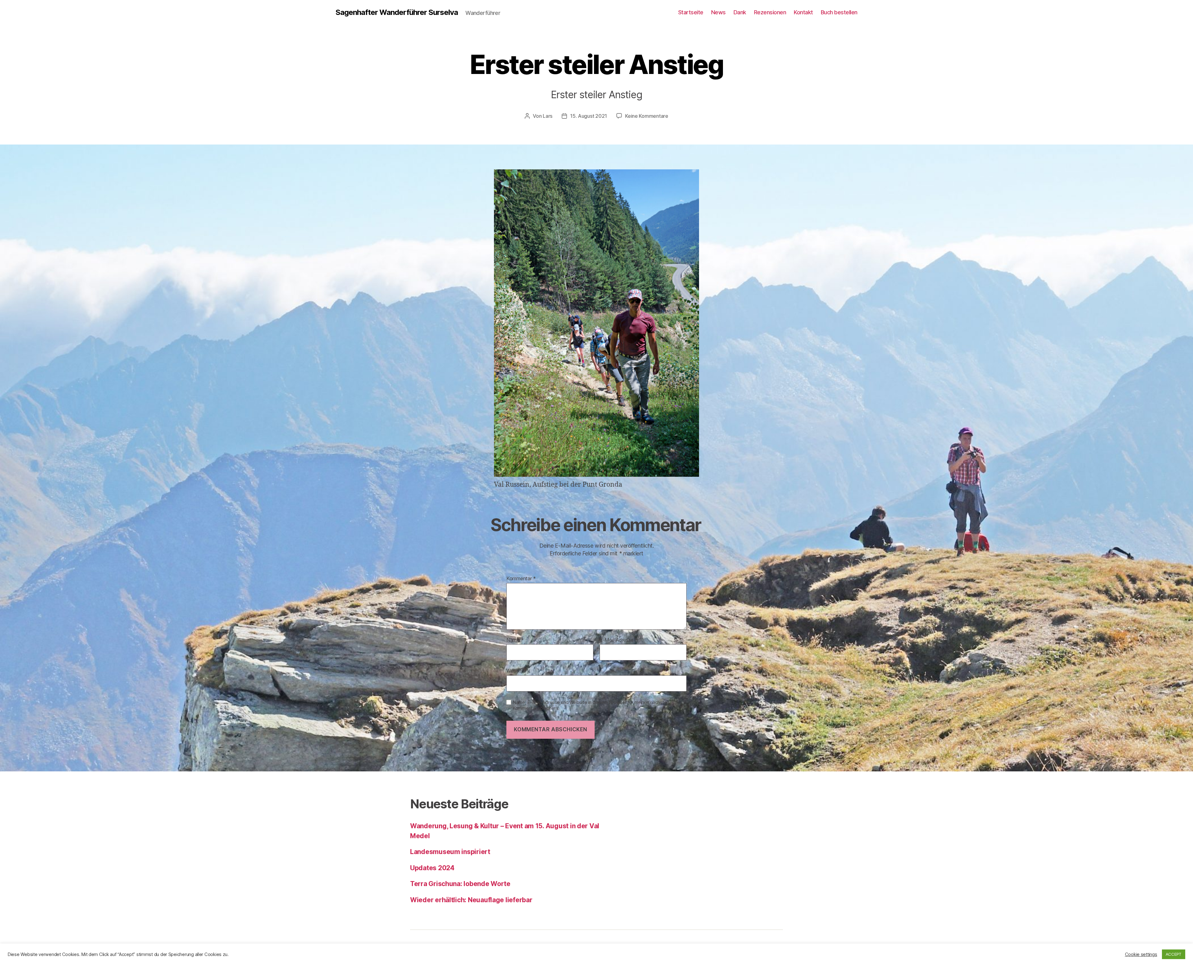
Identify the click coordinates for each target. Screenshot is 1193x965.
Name (514, 640)
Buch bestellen (839, 12)
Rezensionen (770, 12)
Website (515, 671)
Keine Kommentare (646, 116)
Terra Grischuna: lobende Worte (460, 884)
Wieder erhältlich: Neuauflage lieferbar (471, 900)
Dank (740, 12)
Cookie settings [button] (1141, 954)
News (718, 12)
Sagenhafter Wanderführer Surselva (397, 12)
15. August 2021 (588, 116)
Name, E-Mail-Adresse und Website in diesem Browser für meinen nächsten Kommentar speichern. (591, 705)
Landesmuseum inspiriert (450, 852)
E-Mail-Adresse (619, 640)
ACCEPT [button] (1174, 954)
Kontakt (803, 12)
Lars (547, 116)
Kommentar (521, 578)
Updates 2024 (432, 868)
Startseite (690, 12)
